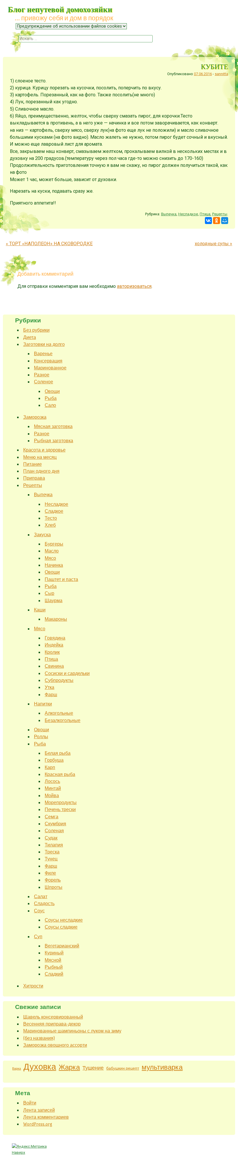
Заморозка (34, 417)
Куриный (54, 952)
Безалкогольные (62, 720)
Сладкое (54, 511)
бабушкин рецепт (122, 1068)
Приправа (34, 478)
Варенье (43, 353)
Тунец (51, 858)
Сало (50, 405)
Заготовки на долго (44, 344)
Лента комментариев (46, 1117)
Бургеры (54, 543)
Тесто (51, 518)
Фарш (51, 694)
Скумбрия (55, 823)
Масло (52, 550)
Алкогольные (59, 713)
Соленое (43, 381)
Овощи (52, 391)
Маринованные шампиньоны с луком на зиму (72, 1030)
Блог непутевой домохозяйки (60, 9)
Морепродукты (61, 802)
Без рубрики (36, 330)
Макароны (56, 619)
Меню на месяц (40, 457)
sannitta (221, 74)
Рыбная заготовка (53, 440)
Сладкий (54, 974)
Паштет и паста (61, 579)
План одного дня (41, 471)
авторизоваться (134, 286)
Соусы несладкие (64, 920)
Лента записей (39, 1110)
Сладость (44, 903)
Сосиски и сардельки (67, 673)
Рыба (51, 398)
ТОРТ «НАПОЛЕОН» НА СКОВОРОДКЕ (49, 243)
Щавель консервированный (53, 1016)
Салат (40, 896)
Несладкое (188, 214)
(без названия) (39, 1038)
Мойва (52, 795)
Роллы (41, 736)
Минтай (53, 788)
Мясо (50, 558)
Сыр (49, 593)
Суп (38, 936)
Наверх (18, 1152)
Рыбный (54, 967)
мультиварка (162, 1067)
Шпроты (53, 887)
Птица (205, 214)
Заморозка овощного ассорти (55, 1045)
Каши (40, 609)
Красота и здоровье (44, 449)
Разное (41, 374)
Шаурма (53, 600)
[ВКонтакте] (208, 220)
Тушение (93, 1068)
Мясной (53, 960)
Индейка (54, 644)
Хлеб (50, 525)
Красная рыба (60, 774)
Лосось (52, 781)
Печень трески (60, 809)
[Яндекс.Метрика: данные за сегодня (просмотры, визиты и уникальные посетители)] (29, 1146)
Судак (51, 837)
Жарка (69, 1067)
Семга (51, 816)
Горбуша (54, 760)
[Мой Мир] (224, 220)
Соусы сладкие (61, 927)
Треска (52, 851)
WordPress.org (37, 1124)
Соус (39, 910)
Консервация (48, 360)
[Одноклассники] (216, 220)
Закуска (42, 534)
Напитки (43, 703)
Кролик (52, 652)
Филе (50, 873)
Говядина (55, 638)
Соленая (54, 830)
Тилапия (54, 844)
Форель (53, 880)
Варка (16, 1068)
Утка (49, 687)
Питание (32, 464)
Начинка (54, 565)
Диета (29, 337)
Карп (50, 767)
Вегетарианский (62, 945)
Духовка (40, 1066)
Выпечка (168, 214)
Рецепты (219, 214)
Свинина (54, 666)
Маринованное (50, 367)
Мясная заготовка (53, 426)
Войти (29, 1102)
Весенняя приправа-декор (52, 1023)
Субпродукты (59, 680)
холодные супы (213, 243)
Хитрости (33, 985)
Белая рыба (58, 753)
